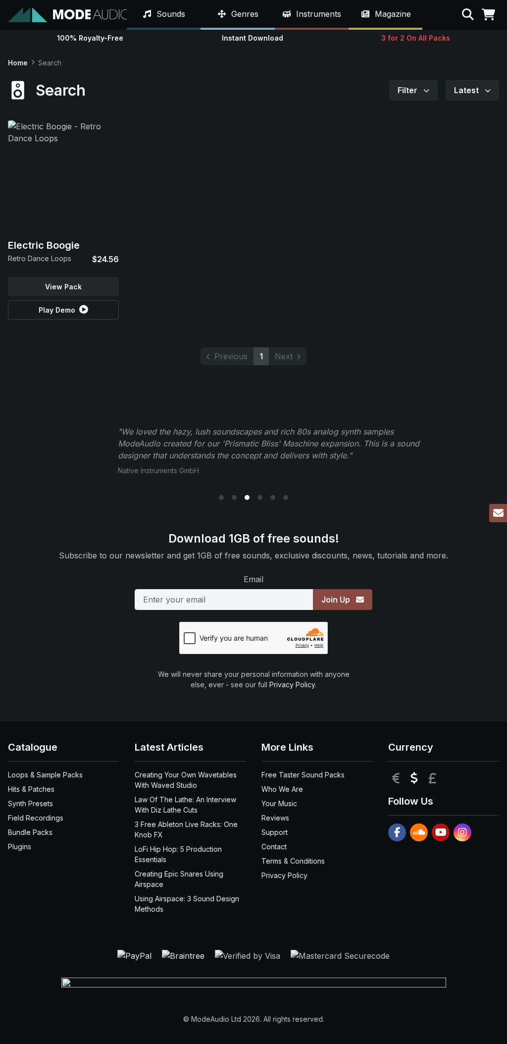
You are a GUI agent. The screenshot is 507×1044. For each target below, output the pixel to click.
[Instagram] (462, 832)
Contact (274, 846)
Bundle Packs (30, 832)
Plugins (19, 846)
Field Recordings (35, 818)
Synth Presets (30, 803)
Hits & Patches (31, 789)
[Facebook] (397, 832)
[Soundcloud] (419, 832)
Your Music (279, 803)
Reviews (275, 818)
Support (274, 832)
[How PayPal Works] (135, 955)
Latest (467, 90)
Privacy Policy (292, 684)
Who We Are (282, 789)
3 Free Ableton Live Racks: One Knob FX (186, 829)
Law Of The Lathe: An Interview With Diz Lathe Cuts (185, 804)
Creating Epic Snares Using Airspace (179, 879)
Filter (408, 90)
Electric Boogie (44, 245)
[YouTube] (441, 832)
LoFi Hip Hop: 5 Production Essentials (178, 854)
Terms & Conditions (293, 861)
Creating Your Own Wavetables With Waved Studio (186, 779)
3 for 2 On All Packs (415, 38)
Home (18, 62)
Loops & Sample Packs (45, 774)
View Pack (63, 286)
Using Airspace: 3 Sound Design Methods (187, 903)
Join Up (336, 599)
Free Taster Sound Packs (303, 774)
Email (253, 579)
